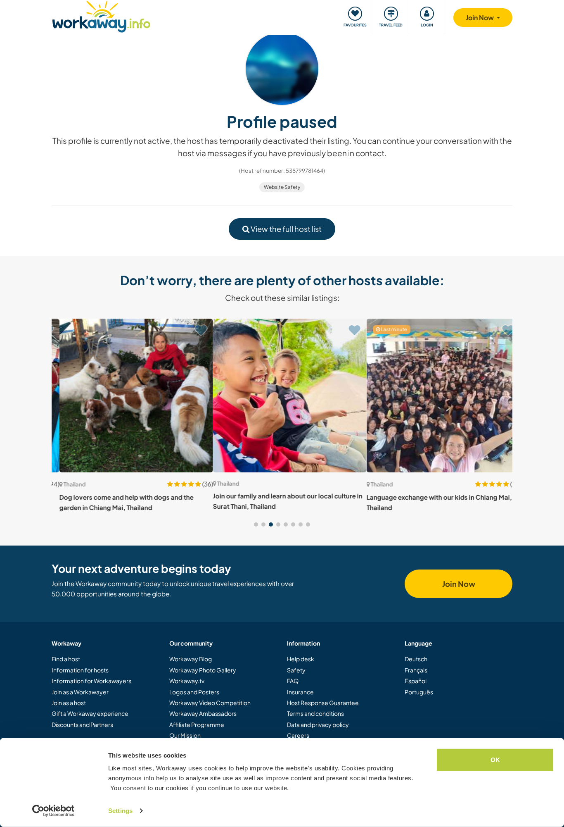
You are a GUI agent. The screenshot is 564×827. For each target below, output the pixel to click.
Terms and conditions (315, 713)
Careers (298, 735)
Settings (120, 810)
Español (416, 680)
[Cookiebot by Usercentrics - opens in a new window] (53, 811)
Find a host (66, 659)
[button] (256, 524)
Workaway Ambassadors (203, 713)
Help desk (300, 659)
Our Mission (185, 735)
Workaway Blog (190, 659)
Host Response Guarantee (323, 702)
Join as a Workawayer (80, 692)
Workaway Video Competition (210, 702)
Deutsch (416, 659)
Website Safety (282, 187)
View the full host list (285, 229)
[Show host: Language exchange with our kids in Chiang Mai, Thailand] (435, 395)
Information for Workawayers (91, 680)
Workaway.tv (186, 680)
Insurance (300, 692)
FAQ (293, 680)
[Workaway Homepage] (101, 15)
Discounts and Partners (82, 724)
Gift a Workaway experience (90, 713)
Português (419, 692)
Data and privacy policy (318, 724)
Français (416, 670)
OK (495, 759)
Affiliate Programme (196, 724)
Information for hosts (80, 670)
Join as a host (69, 702)
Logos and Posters (194, 692)
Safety (296, 670)
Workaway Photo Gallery (202, 670)
